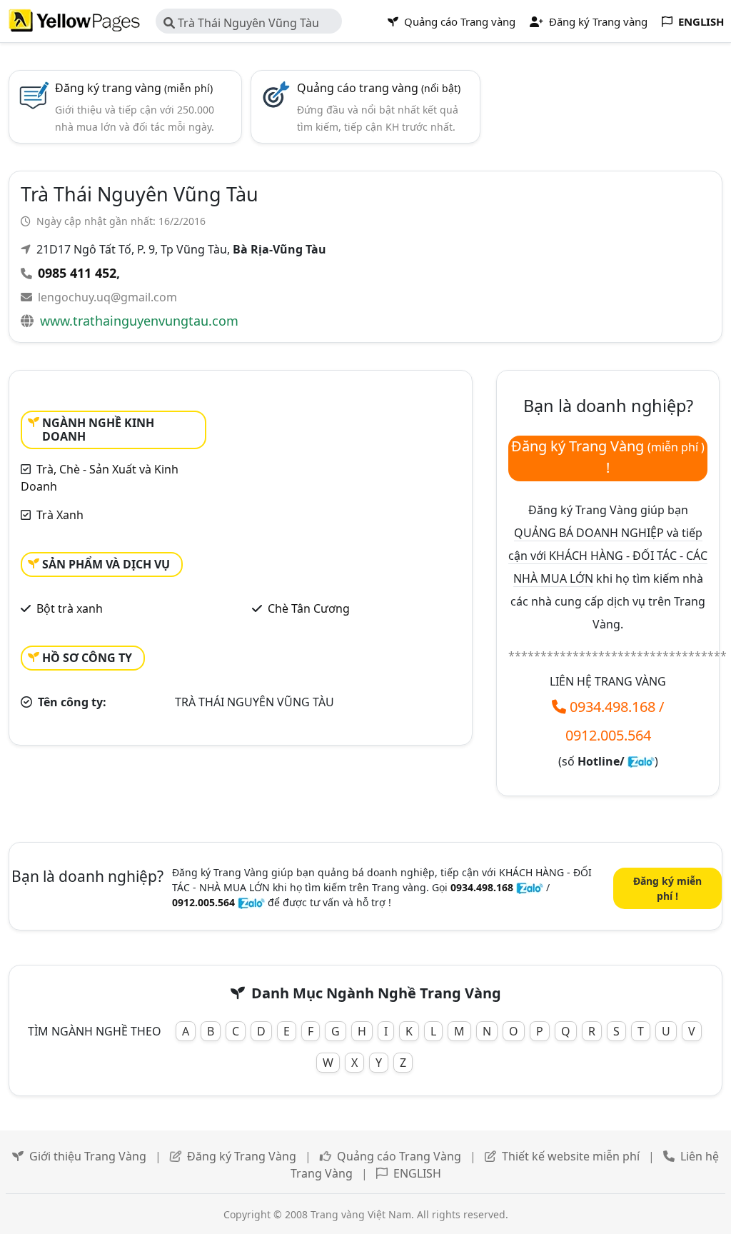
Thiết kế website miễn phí (571, 1156)
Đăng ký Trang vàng (596, 21)
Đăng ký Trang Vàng (241, 1156)
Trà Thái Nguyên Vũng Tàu (247, 23)
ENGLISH (417, 1173)
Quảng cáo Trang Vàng (399, 1156)
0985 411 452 (77, 272)
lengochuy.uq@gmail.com (107, 297)
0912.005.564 (608, 735)
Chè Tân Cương (309, 608)
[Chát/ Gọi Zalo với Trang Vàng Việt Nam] (641, 761)
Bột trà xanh (69, 608)
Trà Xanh (60, 515)
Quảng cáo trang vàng (378, 88)
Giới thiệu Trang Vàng (87, 1156)
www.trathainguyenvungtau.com (139, 320)
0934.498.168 (612, 706)
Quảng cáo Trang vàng (458, 21)
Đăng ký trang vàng (134, 88)
